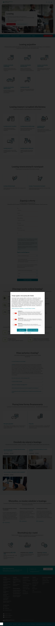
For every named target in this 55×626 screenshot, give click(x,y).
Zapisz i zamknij (27, 332)
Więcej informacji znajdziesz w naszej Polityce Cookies (23, 308)
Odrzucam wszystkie (33, 330)
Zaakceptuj (21, 330)
